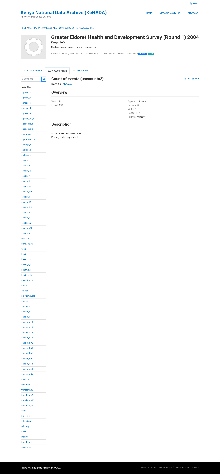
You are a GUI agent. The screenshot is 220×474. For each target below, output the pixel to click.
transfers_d (26, 442)
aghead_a (26, 92)
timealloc (25, 379)
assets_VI (25, 233)
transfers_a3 (27, 390)
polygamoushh (28, 296)
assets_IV (25, 212)
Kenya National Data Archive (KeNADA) (64, 12)
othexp (24, 291)
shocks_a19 (27, 327)
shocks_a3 (26, 306)
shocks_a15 (27, 322)
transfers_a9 (27, 395)
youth (24, 411)
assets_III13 (26, 207)
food (23, 249)
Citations (193, 13)
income (24, 437)
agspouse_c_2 (28, 139)
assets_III (25, 197)
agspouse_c (27, 134)
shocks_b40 (27, 358)
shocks (24, 301)
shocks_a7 (26, 311)
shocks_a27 (27, 337)
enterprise (26, 447)
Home (149, 13)
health (24, 431)
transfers (25, 384)
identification (27, 280)
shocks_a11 (27, 317)
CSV (188, 79)
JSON (196, 79)
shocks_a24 (27, 332)
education (26, 421)
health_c (25, 254)
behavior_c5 (27, 244)
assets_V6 (26, 223)
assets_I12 (26, 171)
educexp (25, 426)
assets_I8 (25, 165)
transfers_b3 (27, 405)
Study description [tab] (33, 70)
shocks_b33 (27, 348)
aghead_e (26, 113)
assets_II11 (26, 191)
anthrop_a (26, 144)
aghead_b (26, 98)
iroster (24, 285)
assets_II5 (26, 186)
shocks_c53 (27, 374)
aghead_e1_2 (27, 118)
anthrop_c (26, 155)
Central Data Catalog (40, 28)
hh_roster (25, 416)
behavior (25, 238)
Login (195, 3)
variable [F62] (87, 28)
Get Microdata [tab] (80, 70)
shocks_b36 (27, 353)
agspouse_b (27, 129)
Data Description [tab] (57, 71)
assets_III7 (26, 202)
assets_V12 (26, 228)
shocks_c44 (27, 364)
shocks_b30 (27, 343)
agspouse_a (27, 124)
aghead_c (26, 103)
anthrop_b (26, 150)
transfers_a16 (27, 400)
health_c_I (26, 259)
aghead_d (26, 108)
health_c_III (26, 270)
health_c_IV (26, 275)
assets (24, 160)
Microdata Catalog (170, 13)
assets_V (25, 217)
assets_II (25, 181)
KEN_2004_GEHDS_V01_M (66, 28)
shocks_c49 (27, 369)
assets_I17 (26, 176)
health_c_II (26, 264)
